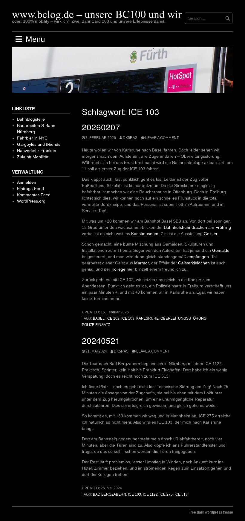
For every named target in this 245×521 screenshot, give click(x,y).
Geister (210, 233)
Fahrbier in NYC (32, 138)
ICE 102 (113, 318)
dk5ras (130, 138)
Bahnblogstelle (31, 119)
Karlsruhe (147, 318)
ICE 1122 (150, 494)
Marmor (141, 262)
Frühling (223, 227)
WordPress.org (31, 201)
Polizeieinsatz (96, 325)
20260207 (101, 127)
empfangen (198, 256)
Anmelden (26, 182)
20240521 (101, 340)
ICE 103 (127, 318)
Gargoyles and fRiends (38, 144)
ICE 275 (166, 494)
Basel (99, 318)
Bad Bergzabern (109, 494)
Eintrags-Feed (30, 188)
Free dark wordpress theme (211, 512)
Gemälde (220, 250)
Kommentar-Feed (33, 194)
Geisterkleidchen (194, 262)
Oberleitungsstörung (183, 318)
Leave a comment (162, 138)
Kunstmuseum (144, 233)
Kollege (118, 269)
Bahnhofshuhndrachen (185, 227)
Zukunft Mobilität (32, 156)
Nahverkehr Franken (36, 150)
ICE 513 (181, 494)
